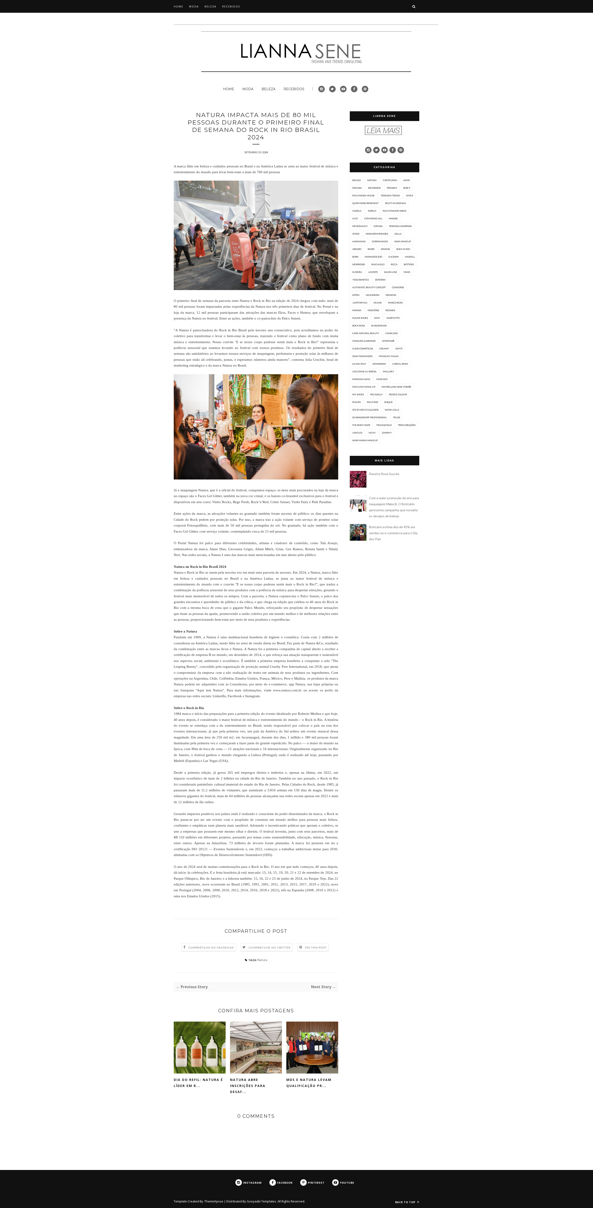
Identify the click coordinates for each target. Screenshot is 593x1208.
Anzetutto (393, 317)
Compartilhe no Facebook (211, 947)
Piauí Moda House (363, 195)
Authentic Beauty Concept (369, 287)
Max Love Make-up (363, 386)
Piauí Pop (372, 402)
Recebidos (374, 187)
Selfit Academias (395, 203)
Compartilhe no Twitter (269, 947)
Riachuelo (378, 264)
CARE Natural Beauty (365, 333)
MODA (194, 6)
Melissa (357, 187)
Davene (385, 249)
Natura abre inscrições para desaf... (247, 1085)
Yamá (406, 272)
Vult (355, 218)
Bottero (409, 264)
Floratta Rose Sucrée (384, 474)
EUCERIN (393, 256)
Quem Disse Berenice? (365, 203)
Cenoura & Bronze (364, 340)
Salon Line (390, 272)
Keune (378, 302)
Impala (372, 210)
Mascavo (382, 379)
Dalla (398, 233)
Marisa (356, 310)
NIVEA (409, 195)
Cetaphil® (388, 340)
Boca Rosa (358, 325)
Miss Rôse (373, 310)
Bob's (406, 187)
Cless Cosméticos (362, 348)
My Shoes (358, 394)
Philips (356, 402)
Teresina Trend (390, 195)
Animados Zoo (373, 256)
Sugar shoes (360, 317)
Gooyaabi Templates (261, 1201)
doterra (380, 279)
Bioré (371, 249)
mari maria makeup (365, 440)
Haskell (410, 256)
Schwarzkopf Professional (369, 417)
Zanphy (387, 432)
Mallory (388, 371)
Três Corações (407, 425)
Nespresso (358, 264)
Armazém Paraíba (377, 233)
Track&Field (384, 425)
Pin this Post (316, 947)
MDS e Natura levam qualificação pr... (308, 1082)
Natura (262, 960)
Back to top (405, 1202)
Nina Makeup (402, 241)
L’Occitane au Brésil (364, 371)
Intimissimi (379, 363)
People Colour (398, 394)
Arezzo (356, 249)
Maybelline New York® (396, 386)
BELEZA (210, 6)
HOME (178, 6)
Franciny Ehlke (389, 356)
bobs (355, 256)
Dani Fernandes (362, 356)
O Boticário (390, 180)
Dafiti (399, 348)
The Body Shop (361, 425)
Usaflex (357, 432)
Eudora (357, 272)
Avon (406, 180)
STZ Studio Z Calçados (365, 409)
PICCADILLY (376, 394)
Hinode (393, 218)
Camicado (391, 333)
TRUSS (396, 417)
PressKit (392, 187)
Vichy (372, 432)
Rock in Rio (403, 249)
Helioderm (372, 295)
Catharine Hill (373, 218)
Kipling (378, 226)
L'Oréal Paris (400, 363)
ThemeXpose (214, 1201)
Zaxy (377, 317)
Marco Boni (395, 302)
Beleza (356, 180)
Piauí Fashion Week (395, 210)
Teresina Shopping (400, 226)
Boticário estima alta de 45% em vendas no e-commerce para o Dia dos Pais (393, 533)
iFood (355, 233)
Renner (390, 310)
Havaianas (359, 241)
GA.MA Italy (359, 363)
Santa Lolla (392, 409)
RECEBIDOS (231, 6)
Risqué (388, 402)
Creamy (384, 348)
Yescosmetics (360, 279)
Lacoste (373, 272)
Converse (398, 287)
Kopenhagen (380, 241)
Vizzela (357, 210)
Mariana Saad (361, 379)
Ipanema (391, 295)
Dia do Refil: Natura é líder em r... (198, 1082)
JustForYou (359, 302)
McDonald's (359, 226)
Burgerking (379, 325)
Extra (356, 295)
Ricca (394, 264)
